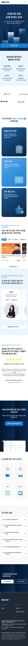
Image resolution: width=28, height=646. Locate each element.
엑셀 (9, 239)
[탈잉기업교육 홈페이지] (5, 2)
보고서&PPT (15, 239)
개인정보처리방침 (20, 611)
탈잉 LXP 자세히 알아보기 (14, 423)
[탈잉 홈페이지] (14, 600)
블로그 (3, 608)
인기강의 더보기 (13, 266)
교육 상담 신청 (14, 45)
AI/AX (4, 239)
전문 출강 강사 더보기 (12, 327)
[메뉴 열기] (24, 2)
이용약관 (18, 608)
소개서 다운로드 (21, 581)
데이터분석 (23, 239)
